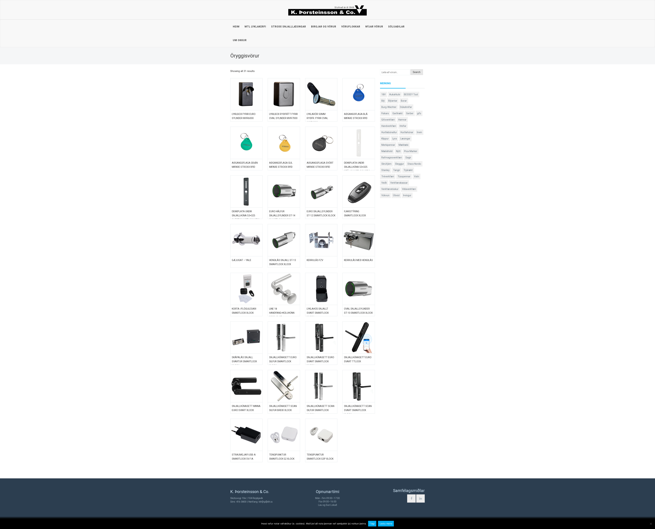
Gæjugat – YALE (241, 260)
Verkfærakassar (399, 182)
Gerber (409, 113)
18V (383, 94)
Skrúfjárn (386, 163)
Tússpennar (404, 176)
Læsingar (405, 138)
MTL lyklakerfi (255, 26)
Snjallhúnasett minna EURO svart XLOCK (246, 408)
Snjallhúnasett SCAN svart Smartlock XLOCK (358, 410)
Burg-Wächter (388, 107)
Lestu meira (386, 523)
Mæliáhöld (386, 151)
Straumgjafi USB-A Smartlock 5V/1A (244, 456)
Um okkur (240, 40)
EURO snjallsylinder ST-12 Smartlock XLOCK (321, 213)
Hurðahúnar (407, 132)
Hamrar (402, 119)
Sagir (408, 157)
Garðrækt (397, 113)
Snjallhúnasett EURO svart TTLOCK (358, 359)
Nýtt (398, 151)
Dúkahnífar (406, 107)
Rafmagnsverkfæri (391, 157)
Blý (383, 100)
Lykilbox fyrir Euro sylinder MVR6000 (244, 116)
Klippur (385, 138)
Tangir (396, 170)
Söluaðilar (396, 26)
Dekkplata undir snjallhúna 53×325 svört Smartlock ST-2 (245, 215)
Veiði (384, 182)
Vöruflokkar (350, 26)
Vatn (416, 176)
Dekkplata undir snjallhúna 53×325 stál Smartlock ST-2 (357, 166)
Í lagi (372, 523)
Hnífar (403, 126)
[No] (650, 523)
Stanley (385, 170)
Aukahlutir (394, 94)
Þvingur (407, 195)
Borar (404, 100)
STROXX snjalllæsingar (288, 26)
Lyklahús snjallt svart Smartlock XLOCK (318, 312)
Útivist (396, 195)
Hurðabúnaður (389, 132)
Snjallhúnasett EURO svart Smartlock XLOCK (320, 361)
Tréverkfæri (387, 176)
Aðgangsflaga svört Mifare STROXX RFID (320, 164)
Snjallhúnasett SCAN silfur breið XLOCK (283, 408)
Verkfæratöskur (389, 189)
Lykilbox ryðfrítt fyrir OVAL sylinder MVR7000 (283, 116)
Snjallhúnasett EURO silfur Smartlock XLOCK (283, 361)
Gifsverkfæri (388, 119)
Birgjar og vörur (323, 26)
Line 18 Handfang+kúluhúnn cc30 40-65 (281, 312)
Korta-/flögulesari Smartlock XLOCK (244, 310)
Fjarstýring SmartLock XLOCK (355, 213)
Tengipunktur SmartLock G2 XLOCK (281, 456)
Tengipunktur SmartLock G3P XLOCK (320, 456)
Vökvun (385, 195)
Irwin (419, 132)
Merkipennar (388, 145)
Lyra (394, 138)
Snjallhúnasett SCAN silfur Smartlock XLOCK (320, 410)
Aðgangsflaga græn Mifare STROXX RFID (245, 164)
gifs (419, 113)
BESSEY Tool (411, 94)
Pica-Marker (410, 151)
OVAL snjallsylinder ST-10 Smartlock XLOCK (358, 310)
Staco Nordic (414, 163)
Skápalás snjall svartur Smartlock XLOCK (244, 361)
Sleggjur (399, 163)
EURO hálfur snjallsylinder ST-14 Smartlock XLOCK (282, 215)
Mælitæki (403, 145)
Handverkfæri (388, 126)
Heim (236, 26)
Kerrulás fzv (315, 260)
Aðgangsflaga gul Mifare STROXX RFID (281, 164)
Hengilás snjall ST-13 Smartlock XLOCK (282, 262)
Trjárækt (408, 170)
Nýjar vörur (374, 26)
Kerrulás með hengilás (358, 260)
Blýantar (392, 100)
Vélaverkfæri (409, 189)
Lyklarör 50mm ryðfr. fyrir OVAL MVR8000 (317, 118)
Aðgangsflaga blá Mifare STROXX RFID (356, 116)
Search (416, 72)
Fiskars (385, 113)
